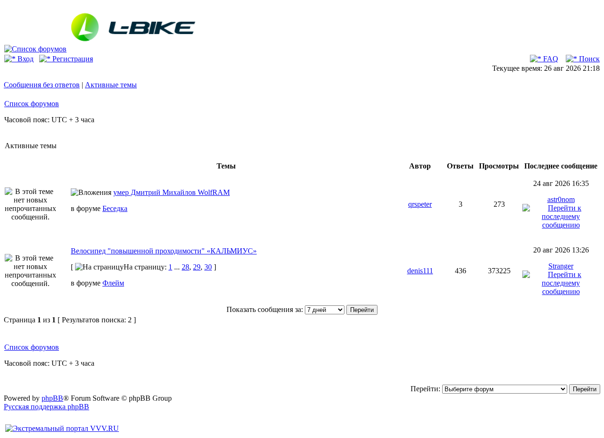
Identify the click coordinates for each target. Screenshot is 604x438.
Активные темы (111, 85)
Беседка (114, 208)
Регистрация (71, 59)
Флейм (113, 283)
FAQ (549, 59)
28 (185, 267)
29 (197, 267)
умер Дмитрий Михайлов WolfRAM (171, 192)
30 (208, 267)
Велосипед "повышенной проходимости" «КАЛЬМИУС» (164, 251)
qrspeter (420, 204)
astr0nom (561, 199)
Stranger (560, 266)
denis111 (420, 271)
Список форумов (31, 104)
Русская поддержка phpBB (46, 407)
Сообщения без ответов (42, 85)
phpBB (52, 398)
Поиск (588, 59)
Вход (25, 59)
